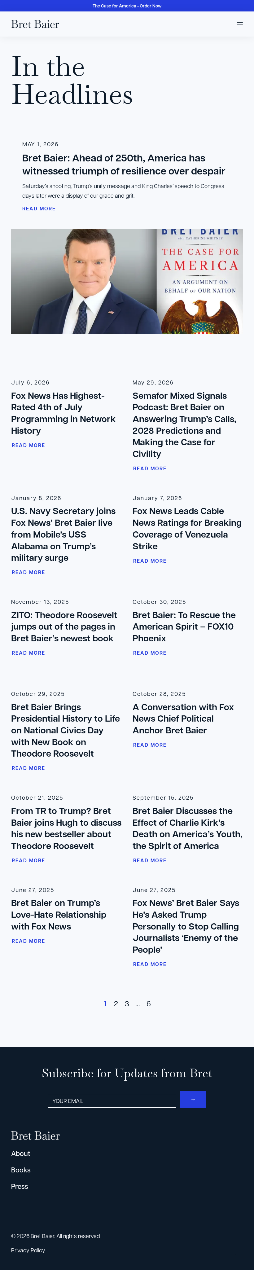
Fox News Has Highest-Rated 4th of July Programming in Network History (63, 413)
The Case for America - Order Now (127, 6)
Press (19, 1186)
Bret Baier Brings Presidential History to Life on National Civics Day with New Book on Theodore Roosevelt (65, 730)
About (20, 1153)
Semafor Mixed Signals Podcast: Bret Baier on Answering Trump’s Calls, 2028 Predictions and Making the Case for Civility (184, 424)
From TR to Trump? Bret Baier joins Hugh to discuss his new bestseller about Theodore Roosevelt (66, 828)
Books (21, 1170)
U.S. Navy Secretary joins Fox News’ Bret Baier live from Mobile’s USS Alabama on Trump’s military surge (63, 534)
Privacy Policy (28, 1250)
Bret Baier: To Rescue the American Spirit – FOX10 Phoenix (184, 626)
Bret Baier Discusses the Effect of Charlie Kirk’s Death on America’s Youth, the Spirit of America (188, 828)
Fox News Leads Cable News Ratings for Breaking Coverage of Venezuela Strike (187, 528)
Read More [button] (39, 208)
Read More (28, 445)
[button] (240, 24)
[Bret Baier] (35, 24)
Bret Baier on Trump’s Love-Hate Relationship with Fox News (58, 914)
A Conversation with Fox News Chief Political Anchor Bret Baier (183, 718)
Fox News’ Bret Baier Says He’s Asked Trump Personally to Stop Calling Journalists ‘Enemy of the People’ (186, 926)
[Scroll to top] (241, 1247)
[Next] (234, 1005)
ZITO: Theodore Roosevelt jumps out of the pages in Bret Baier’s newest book (64, 626)
